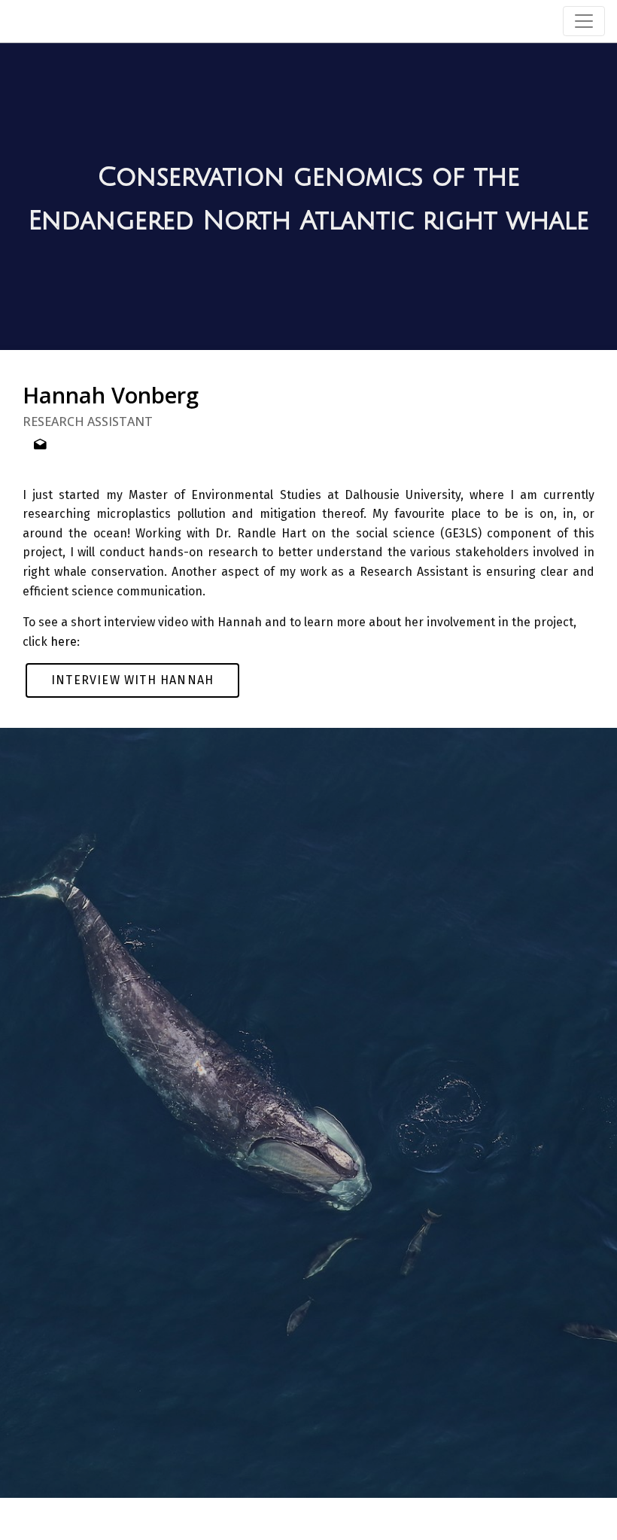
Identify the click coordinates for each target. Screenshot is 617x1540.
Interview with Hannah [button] (132, 680)
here (63, 642)
